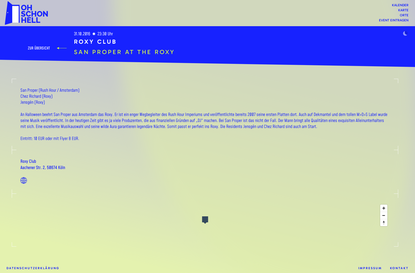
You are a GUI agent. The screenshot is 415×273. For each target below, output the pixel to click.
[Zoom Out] (383, 215)
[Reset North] (383, 222)
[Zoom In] (383, 208)
